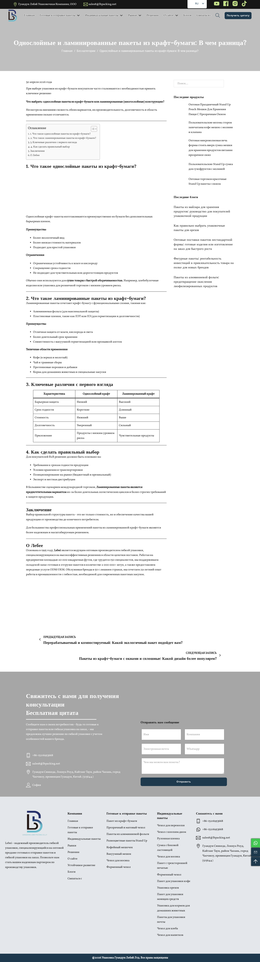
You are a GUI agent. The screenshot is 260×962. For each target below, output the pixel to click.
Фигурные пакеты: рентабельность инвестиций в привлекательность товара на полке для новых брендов (204, 262)
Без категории (86, 50)
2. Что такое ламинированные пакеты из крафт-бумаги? (63, 138)
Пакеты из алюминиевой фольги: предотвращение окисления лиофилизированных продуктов (196, 281)
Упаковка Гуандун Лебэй (118, 958)
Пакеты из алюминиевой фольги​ (127, 834)
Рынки (132, 15)
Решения (152, 15)
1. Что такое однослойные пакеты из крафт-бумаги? (60, 134)
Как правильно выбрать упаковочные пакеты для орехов (199, 227)
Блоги (187, 15)
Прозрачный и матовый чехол (125, 828)
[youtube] (216, 4)
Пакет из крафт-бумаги (121, 821)
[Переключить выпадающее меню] (78, 15)
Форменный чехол (118, 867)
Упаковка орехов (168, 888)
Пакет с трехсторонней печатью (172, 865)
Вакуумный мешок (118, 854)
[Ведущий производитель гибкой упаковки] (34, 823)
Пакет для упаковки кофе (173, 881)
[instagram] (235, 4)
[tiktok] (244, 4)
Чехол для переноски (171, 825)
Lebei (57, 550)
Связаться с (204, 15)
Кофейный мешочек (119, 847)
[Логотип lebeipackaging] (12, 15)
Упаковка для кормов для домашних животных (173, 908)
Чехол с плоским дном (171, 832)
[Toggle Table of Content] (92, 129)
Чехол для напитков (170, 935)
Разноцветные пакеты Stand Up (126, 841)
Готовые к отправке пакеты (57, 15)
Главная (29, 15)
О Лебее (35, 155)
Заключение (37, 151)
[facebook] (226, 4)
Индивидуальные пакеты (101, 15)
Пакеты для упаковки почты (171, 919)
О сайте (169, 15)
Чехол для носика (117, 861)
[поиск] (218, 15)
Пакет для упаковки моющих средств (170, 896)
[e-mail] (255, 852)
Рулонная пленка (168, 839)
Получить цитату (238, 15)
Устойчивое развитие (81, 865)
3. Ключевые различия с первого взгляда (53, 142)
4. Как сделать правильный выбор (50, 147)
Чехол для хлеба (167, 928)
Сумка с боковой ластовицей (167, 847)
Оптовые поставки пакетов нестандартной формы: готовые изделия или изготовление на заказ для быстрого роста (203, 244)
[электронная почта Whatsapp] (255, 843)
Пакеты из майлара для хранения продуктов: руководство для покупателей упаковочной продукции (202, 211)
